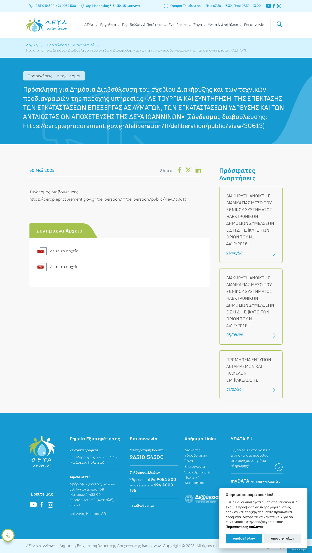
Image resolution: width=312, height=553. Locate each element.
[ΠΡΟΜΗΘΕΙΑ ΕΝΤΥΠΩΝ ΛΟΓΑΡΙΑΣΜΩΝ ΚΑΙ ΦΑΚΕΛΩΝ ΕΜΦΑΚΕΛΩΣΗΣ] (250, 375)
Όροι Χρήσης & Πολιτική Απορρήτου (197, 477)
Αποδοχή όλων (244, 538)
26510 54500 (45, 6)
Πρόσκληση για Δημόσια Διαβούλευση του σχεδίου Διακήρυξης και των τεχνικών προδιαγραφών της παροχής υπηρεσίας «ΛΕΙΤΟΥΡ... (137, 50)
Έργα (197, 25)
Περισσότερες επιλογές (245, 527)
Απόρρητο (299, 549)
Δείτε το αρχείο (64, 251)
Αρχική (32, 45)
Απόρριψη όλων (282, 538)
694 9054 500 (66, 6)
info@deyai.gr (142, 505)
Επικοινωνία (254, 25)
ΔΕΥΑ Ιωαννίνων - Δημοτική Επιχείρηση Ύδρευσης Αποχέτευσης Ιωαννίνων (46, 25)
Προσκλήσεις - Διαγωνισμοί (70, 45)
